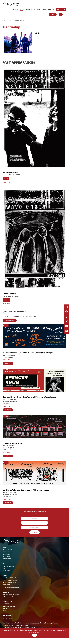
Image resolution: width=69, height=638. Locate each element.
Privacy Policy (8, 618)
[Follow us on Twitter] (66, 321)
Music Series (7, 554)
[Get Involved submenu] (53, 9)
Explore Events (10, 320)
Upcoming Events (8, 550)
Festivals (6, 552)
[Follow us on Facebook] (66, 311)
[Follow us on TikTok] (66, 316)
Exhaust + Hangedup (9, 293)
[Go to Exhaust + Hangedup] (34, 291)
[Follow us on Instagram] (66, 306)
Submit (34, 532)
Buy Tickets (8, 363)
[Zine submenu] (23, 9)
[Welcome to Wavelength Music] (11, 4)
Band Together (8, 596)
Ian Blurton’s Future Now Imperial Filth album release (26, 490)
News (4, 568)
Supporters (6, 585)
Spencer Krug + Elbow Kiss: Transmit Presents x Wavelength (29, 397)
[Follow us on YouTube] (66, 326)
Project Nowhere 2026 (12, 443)
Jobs (4, 611)
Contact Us (7, 604)
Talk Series (6, 556)
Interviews (6, 570)
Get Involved (48, 9)
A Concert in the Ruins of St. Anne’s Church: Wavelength (28, 353)
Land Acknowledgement (11, 587)
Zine (21, 9)
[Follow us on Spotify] (66, 331)
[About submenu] (31, 9)
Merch (5, 608)
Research (37, 9)
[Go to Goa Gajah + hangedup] (34, 169)
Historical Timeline (9, 578)
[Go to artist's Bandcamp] (39, 33)
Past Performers (15, 20)
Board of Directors (9, 582)
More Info (6, 182)
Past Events (7, 559)
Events (14, 9)
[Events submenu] (17, 9)
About (28, 9)
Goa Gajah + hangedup (10, 172)
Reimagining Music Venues (11, 594)
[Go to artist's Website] (36, 33)
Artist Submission (9, 606)
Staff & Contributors (10, 580)
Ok (34, 635)
